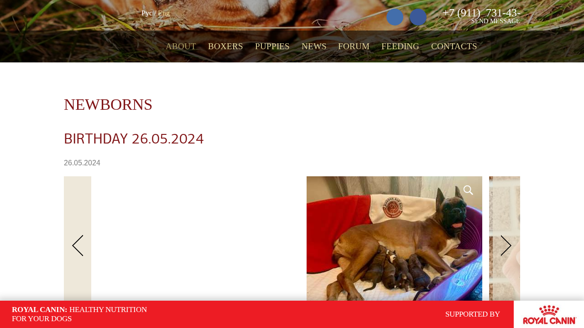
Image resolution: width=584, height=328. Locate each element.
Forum (354, 46)
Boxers (225, 46)
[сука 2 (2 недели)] (282, 180)
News (314, 46)
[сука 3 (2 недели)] (296, 180)
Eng (164, 13)
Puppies (272, 46)
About (181, 46)
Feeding (400, 46)
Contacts (454, 46)
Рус (146, 13)
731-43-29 (487, 13)
